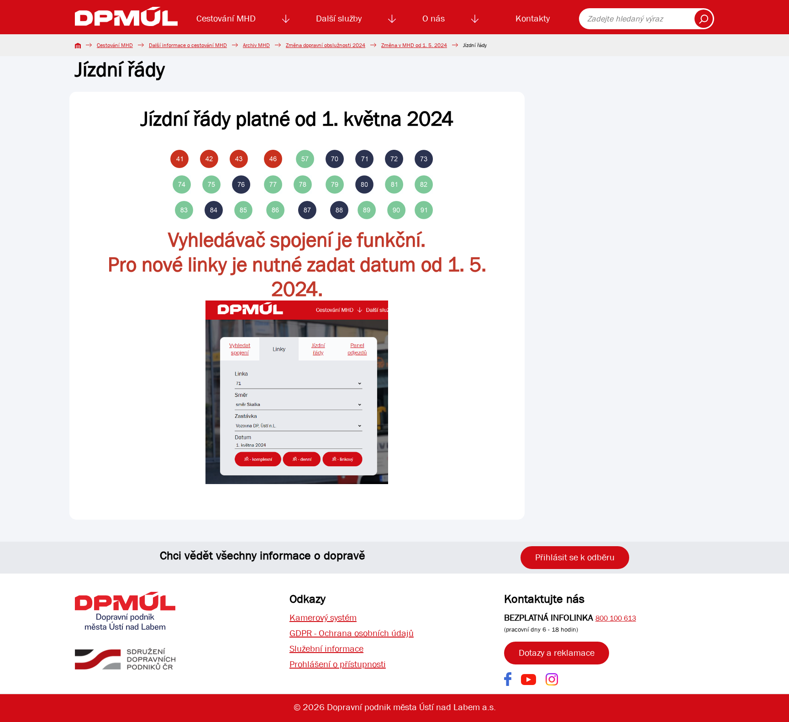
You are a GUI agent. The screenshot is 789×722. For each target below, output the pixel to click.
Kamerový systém (323, 617)
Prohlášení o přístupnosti (337, 664)
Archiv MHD (256, 45)
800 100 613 (615, 618)
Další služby (339, 18)
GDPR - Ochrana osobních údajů (351, 633)
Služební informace (326, 648)
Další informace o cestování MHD (188, 45)
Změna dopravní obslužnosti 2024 (325, 45)
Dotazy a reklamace (556, 653)
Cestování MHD (226, 18)
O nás (433, 18)
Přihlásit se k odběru (575, 557)
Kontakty (532, 18)
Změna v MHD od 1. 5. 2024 (414, 45)
